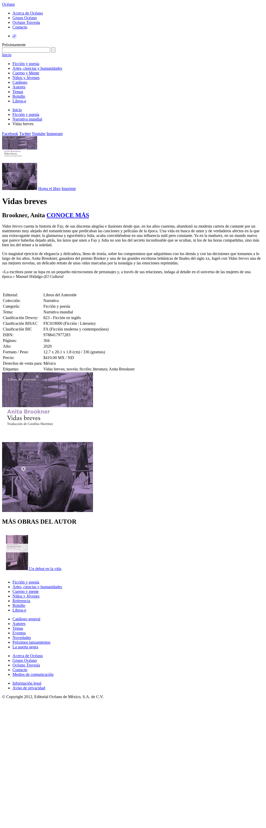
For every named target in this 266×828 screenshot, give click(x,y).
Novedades (21, 637)
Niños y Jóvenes (25, 77)
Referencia (21, 601)
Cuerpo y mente (25, 591)
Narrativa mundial (27, 119)
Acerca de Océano (27, 13)
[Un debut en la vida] (17, 568)
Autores (18, 87)
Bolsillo (18, 96)
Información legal (26, 683)
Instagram (54, 133)
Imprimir (69, 188)
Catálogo (19, 82)
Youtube (38, 133)
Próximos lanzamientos (31, 642)
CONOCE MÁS (67, 215)
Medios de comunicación (33, 674)
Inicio (6, 55)
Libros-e (19, 101)
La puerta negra (25, 647)
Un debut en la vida (45, 568)
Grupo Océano (24, 18)
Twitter (25, 133)
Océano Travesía (26, 22)
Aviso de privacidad (28, 688)
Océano (8, 4)
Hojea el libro (49, 188)
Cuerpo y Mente (25, 73)
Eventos (19, 633)
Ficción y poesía (25, 63)
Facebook (10, 133)
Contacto (19, 27)
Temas (17, 91)
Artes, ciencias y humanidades (37, 68)
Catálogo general (26, 619)
